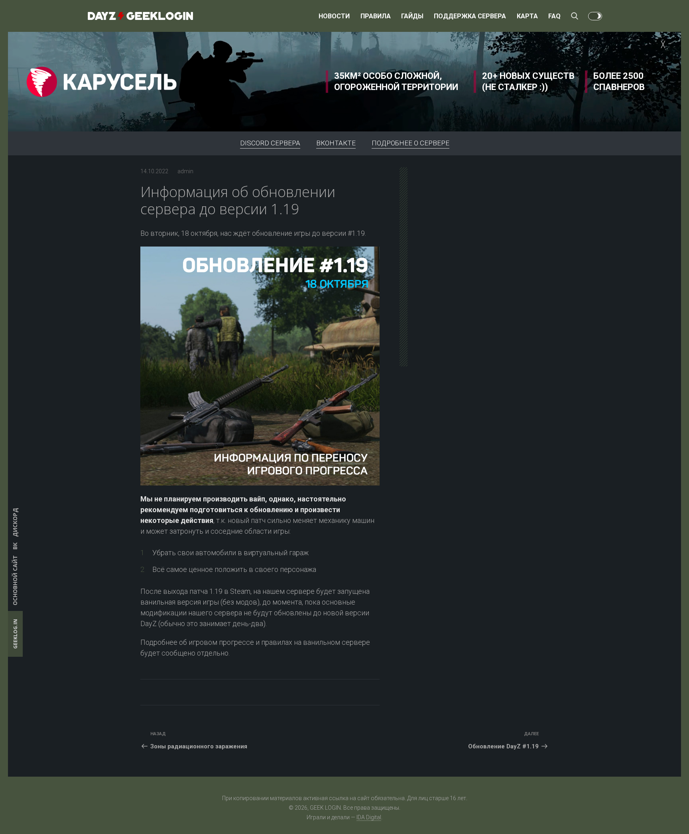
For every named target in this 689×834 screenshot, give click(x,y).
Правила (375, 16)
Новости (334, 16)
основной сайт (15, 580)
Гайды (412, 16)
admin (185, 171)
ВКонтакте (336, 143)
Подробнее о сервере (410, 143)
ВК (15, 546)
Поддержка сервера (470, 16)
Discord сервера (270, 143)
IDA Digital (368, 817)
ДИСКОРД (15, 522)
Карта (527, 16)
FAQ (554, 16)
